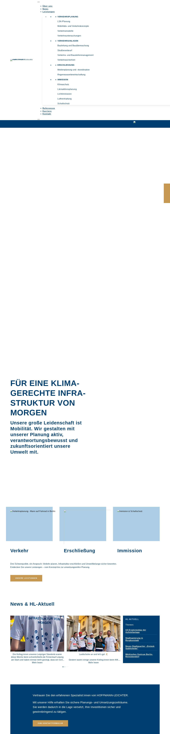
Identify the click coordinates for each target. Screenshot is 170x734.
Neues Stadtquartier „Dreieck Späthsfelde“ (139, 647)
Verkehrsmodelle (65, 31)
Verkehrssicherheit (66, 60)
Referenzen (49, 108)
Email (167, 193)
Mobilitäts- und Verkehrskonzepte (73, 26)
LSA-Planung (63, 21)
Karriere (47, 111)
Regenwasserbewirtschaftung (71, 75)
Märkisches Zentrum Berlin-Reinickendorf (139, 655)
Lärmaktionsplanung (67, 89)
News (45, 9)
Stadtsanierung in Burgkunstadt (134, 639)
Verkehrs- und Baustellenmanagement (75, 55)
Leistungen (49, 12)
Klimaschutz (63, 84)
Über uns (48, 6)
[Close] (39, 119)
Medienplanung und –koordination (73, 70)
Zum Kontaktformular (50, 723)
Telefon (167, 199)
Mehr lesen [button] (37, 662)
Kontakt (47, 114)
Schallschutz (63, 103)
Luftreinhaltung (64, 99)
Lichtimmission (64, 94)
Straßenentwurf (64, 50)
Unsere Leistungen (26, 578)
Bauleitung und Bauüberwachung (73, 45)
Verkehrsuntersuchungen (69, 36)
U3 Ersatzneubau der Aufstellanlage (135, 631)
